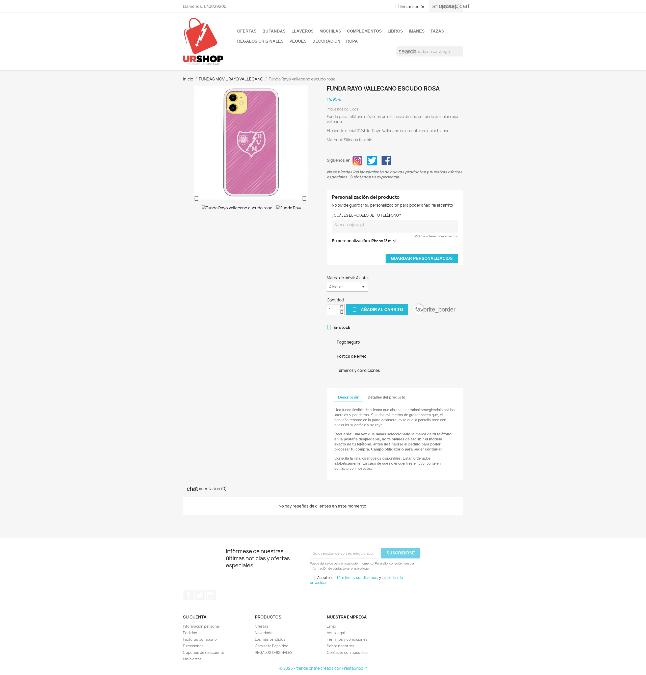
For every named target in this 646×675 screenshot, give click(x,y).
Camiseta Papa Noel (272, 645)
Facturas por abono (200, 639)
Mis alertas (192, 659)
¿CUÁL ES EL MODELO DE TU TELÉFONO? (366, 215)
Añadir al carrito (377, 309)
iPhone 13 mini (383, 241)
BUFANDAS (274, 31)
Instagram (211, 595)
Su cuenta (194, 617)
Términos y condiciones (356, 577)
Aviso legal (336, 632)
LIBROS (395, 31)
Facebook (188, 595)
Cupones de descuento (203, 652)
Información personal (201, 626)
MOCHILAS (330, 31)
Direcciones (193, 645)
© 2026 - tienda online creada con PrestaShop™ (323, 668)
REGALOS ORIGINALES (260, 41)
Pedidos (190, 632)
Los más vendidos (270, 639)
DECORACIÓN (326, 41)
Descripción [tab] (348, 397)
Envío (331, 626)
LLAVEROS (302, 31)
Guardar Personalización (422, 258)
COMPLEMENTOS (364, 31)
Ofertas (261, 626)
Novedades (265, 632)
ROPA (352, 41)
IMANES (417, 31)
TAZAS (437, 31)
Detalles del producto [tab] (386, 397)
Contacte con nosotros (347, 652)
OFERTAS (247, 31)
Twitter (200, 595)
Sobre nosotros (340, 645)
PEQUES (298, 41)
